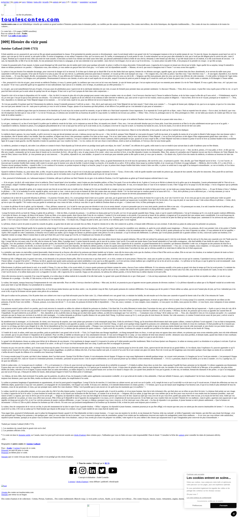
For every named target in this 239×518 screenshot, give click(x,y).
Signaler (4, 457)
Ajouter (4, 492)
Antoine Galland (33, 444)
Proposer (5, 450)
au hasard (93, 2)
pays (24, 2)
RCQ (107, 463)
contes (16, 2)
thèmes (29, 2)
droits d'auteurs (80, 435)
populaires (84, 2)
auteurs (56, 2)
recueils (46, 2)
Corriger (16, 448)
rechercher (5, 2)
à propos (71, 482)
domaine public (25, 435)
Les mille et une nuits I (17, 36)
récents (74, 2)
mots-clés (37, 2)
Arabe (9, 448)
